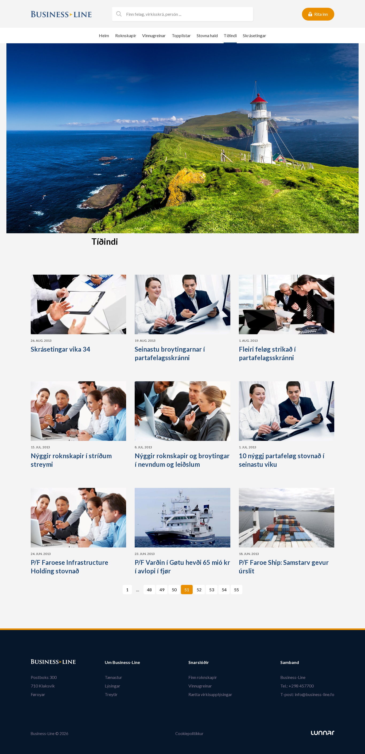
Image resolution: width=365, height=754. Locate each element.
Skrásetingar (254, 35)
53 (211, 589)
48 (149, 589)
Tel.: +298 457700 (297, 685)
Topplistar (181, 35)
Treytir (111, 694)
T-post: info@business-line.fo (307, 694)
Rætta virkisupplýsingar (210, 694)
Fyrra (119, 589)
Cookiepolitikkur (189, 733)
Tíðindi (230, 35)
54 (224, 589)
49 (162, 589)
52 (199, 589)
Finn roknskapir (202, 677)
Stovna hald (207, 35)
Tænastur (113, 677)
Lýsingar (112, 685)
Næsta (249, 589)
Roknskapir (125, 35)
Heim (104, 35)
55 (236, 589)
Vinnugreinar (154, 35)
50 (174, 589)
